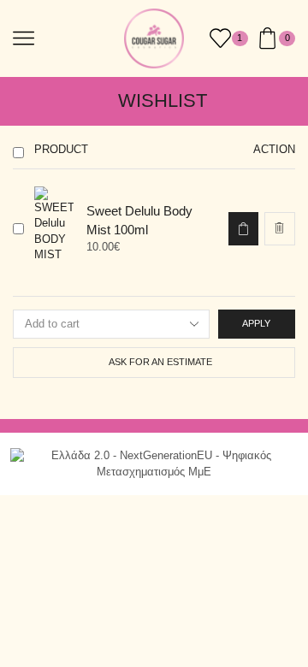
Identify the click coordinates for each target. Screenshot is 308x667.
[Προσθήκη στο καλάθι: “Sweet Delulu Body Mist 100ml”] (243, 228)
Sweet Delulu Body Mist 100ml (139, 220)
